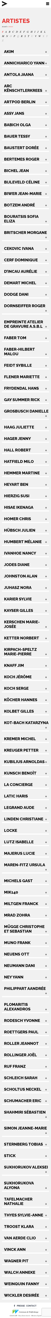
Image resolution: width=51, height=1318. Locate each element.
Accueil (4, 26)
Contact (31, 1306)
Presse (21, 1306)
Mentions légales (36, 1316)
